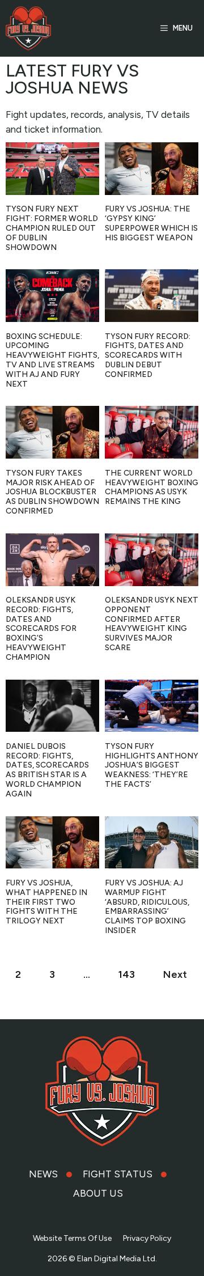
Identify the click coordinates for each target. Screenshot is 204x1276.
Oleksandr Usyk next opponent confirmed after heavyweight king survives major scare (151, 623)
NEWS (43, 1174)
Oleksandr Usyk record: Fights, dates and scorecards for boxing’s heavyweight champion (41, 628)
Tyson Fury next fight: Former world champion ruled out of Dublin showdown (52, 228)
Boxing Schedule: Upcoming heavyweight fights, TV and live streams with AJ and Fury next (52, 360)
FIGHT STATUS (117, 1174)
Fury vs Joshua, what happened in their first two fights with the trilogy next (46, 902)
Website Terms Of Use (72, 1238)
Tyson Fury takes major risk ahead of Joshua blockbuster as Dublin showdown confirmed (52, 492)
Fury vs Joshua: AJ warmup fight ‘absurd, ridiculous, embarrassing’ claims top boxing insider (147, 906)
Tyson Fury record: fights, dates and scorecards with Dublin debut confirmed (147, 355)
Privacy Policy (147, 1238)
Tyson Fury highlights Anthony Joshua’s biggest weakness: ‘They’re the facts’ (151, 765)
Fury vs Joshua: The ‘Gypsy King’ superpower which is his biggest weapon (151, 223)
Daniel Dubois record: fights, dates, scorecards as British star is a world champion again (47, 770)
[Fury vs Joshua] (28, 28)
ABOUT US (98, 1193)
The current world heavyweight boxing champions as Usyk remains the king (151, 487)
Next (175, 974)
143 (126, 974)
